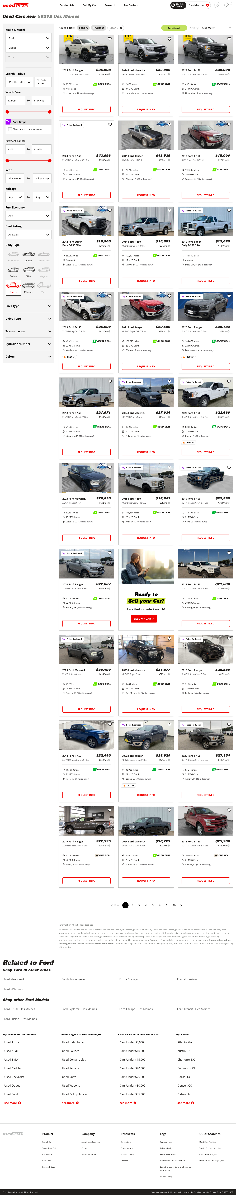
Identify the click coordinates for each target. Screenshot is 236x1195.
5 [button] (153, 905)
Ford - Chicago (128, 979)
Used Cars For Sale (207, 1142)
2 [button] (132, 905)
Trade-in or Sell (49, 1148)
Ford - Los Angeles (73, 979)
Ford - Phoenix (13, 989)
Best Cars (46, 1160)
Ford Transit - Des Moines (193, 1009)
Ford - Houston (187, 979)
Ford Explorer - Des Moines (79, 1009)
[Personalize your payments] (109, 74)
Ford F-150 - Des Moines (19, 1009)
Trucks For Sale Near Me (210, 1148)
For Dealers (131, 5)
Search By (46, 1142)
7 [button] (166, 905)
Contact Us (86, 1148)
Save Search (174, 27)
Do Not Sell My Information (172, 1160)
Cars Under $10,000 (208, 1154)
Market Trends (127, 1154)
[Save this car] (109, 39)
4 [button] (146, 905)
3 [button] (139, 905)
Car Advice (47, 1154)
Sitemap (124, 1160)
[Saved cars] (217, 5)
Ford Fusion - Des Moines (20, 1019)
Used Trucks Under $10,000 (211, 1160)
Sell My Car (89, 5)
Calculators (126, 1142)
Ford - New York (14, 979)
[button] (177, 907)
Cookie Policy (166, 1176)
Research (110, 5)
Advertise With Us (89, 1154)
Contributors (127, 1148)
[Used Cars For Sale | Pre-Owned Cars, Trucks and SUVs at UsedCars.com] (16, 5)
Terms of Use (166, 1142)
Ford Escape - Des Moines (136, 1009)
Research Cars (48, 1167)
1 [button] (125, 905)
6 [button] (160, 905)
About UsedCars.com (91, 1142)
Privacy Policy (166, 1148)
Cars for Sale (66, 5)
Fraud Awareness (168, 1154)
